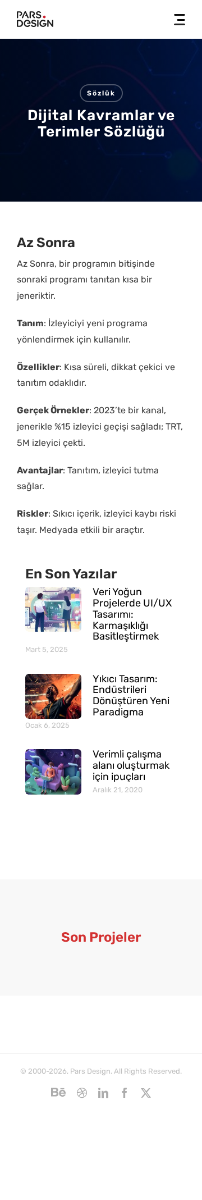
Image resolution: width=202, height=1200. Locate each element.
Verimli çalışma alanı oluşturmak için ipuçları (131, 765)
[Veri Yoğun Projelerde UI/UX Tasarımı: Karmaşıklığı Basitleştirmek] (53, 609)
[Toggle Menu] (176, 19)
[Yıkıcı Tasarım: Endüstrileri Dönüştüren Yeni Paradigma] (53, 696)
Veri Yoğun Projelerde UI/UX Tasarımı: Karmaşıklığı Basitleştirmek (132, 614)
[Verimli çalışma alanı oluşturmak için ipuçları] (53, 771)
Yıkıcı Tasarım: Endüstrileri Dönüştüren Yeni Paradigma (131, 695)
